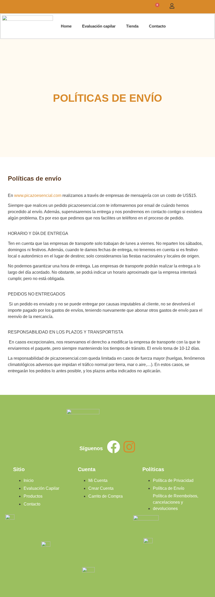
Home (66, 26)
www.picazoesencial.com (37, 195)
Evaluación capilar (99, 26)
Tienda (132, 26)
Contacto (157, 26)
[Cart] (156, 6)
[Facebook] (113, 446)
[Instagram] (129, 446)
